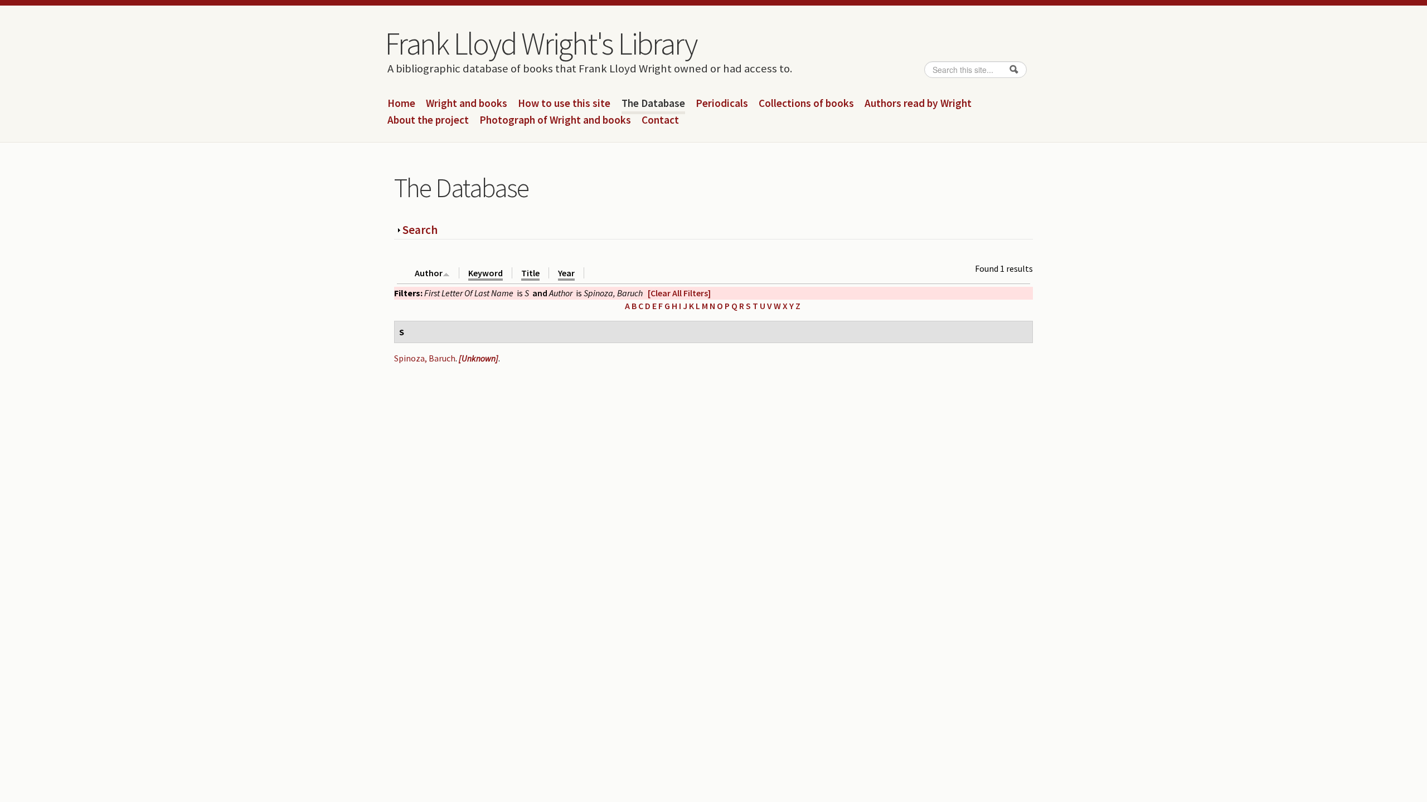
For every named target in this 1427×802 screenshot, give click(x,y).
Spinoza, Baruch (424, 358)
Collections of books (806, 103)
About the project (428, 120)
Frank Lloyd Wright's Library (540, 43)
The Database (653, 103)
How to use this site (564, 103)
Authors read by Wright (918, 103)
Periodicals (722, 103)
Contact (660, 120)
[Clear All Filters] (679, 293)
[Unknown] (478, 358)
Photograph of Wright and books (555, 120)
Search (420, 229)
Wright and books (466, 103)
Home (401, 103)
